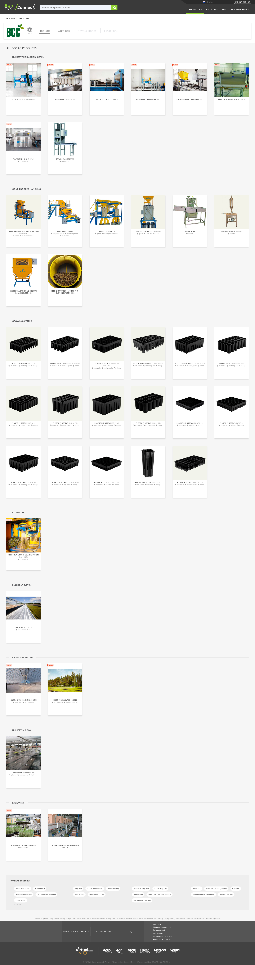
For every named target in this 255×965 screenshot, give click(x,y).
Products (194, 9)
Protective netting (23, 889)
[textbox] (76, 7)
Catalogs (212, 9)
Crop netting (21, 900)
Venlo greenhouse (96, 894)
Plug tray (78, 889)
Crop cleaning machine (46, 894)
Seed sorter (138, 894)
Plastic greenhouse (94, 889)
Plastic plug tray (160, 889)
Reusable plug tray (141, 889)
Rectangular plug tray (142, 900)
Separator (197, 889)
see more (17, 905)
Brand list (157, 924)
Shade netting (113, 889)
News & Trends (239, 9)
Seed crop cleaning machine (159, 894)
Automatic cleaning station (216, 889)
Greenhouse (40, 889)
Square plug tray (226, 894)
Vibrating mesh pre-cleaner (203, 894)
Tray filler (235, 889)
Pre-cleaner (79, 894)
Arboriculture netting (24, 894)
